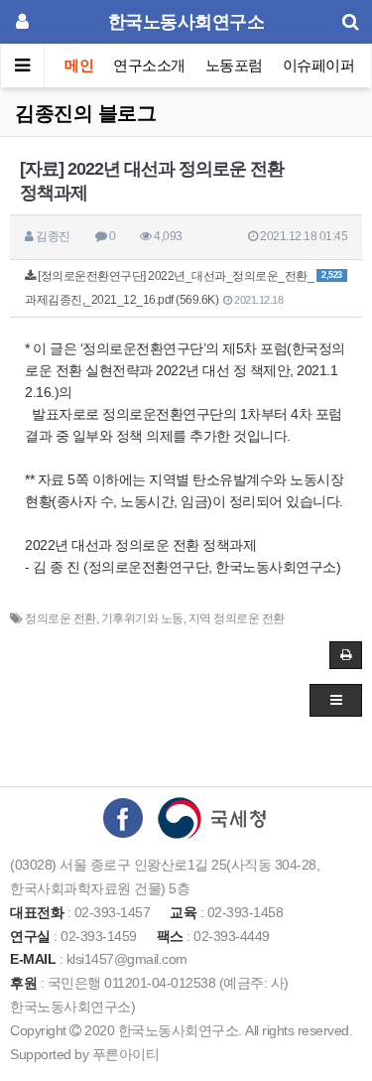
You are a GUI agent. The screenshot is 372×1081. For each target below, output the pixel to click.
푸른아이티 (126, 1054)
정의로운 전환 (60, 618)
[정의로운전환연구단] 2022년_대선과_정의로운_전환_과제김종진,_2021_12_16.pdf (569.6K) (183, 288)
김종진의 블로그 (85, 113)
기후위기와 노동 (142, 618)
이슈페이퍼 (319, 65)
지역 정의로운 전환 (236, 618)
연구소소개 (149, 65)
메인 (78, 65)
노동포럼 (234, 65)
